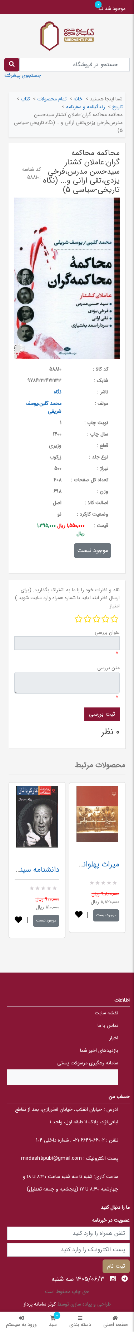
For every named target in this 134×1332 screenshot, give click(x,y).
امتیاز (115, 606)
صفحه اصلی (115, 1324)
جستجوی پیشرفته (22, 75)
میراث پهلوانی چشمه (88, 864)
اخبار (113, 1038)
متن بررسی (108, 668)
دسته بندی (80, 1324)
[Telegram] (124, 1279)
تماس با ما (108, 1025)
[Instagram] (113, 1279)
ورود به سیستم (21, 1324)
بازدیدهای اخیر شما (99, 1050)
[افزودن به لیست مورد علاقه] (18, 920)
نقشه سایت (106, 1013)
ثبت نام (116, 1266)
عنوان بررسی (107, 632)
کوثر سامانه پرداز (40, 1304)
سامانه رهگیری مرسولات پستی (87, 1063)
